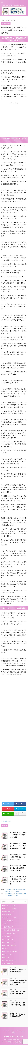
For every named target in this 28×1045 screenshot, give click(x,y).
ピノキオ (6, 957)
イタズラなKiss (8, 921)
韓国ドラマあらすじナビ (14, 1036)
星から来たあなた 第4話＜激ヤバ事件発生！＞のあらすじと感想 (18, 857)
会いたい (6, 924)
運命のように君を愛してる (11, 930)
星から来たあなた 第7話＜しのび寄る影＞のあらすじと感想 (18, 835)
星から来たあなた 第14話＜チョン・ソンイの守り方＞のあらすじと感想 (18, 846)
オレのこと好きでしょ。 (11, 933)
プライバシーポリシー (15, 1031)
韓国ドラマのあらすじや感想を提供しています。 (14, 1039)
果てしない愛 (8, 954)
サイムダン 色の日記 (10, 908)
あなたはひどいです (9, 905)
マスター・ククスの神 (10, 951)
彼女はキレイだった (9, 942)
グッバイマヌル (8, 939)
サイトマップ (6, 1031)
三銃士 (6, 948)
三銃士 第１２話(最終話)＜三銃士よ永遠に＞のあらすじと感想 (18, 983)
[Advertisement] (14, 120)
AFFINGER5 (18, 1042)
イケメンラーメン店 (9, 960)
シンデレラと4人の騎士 (10, 917)
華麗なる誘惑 (8, 914)
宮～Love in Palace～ (10, 945)
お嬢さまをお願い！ (9, 927)
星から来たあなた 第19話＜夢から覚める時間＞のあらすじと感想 (18, 868)
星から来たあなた (7, 821)
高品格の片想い (8, 963)
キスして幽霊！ (8, 936)
